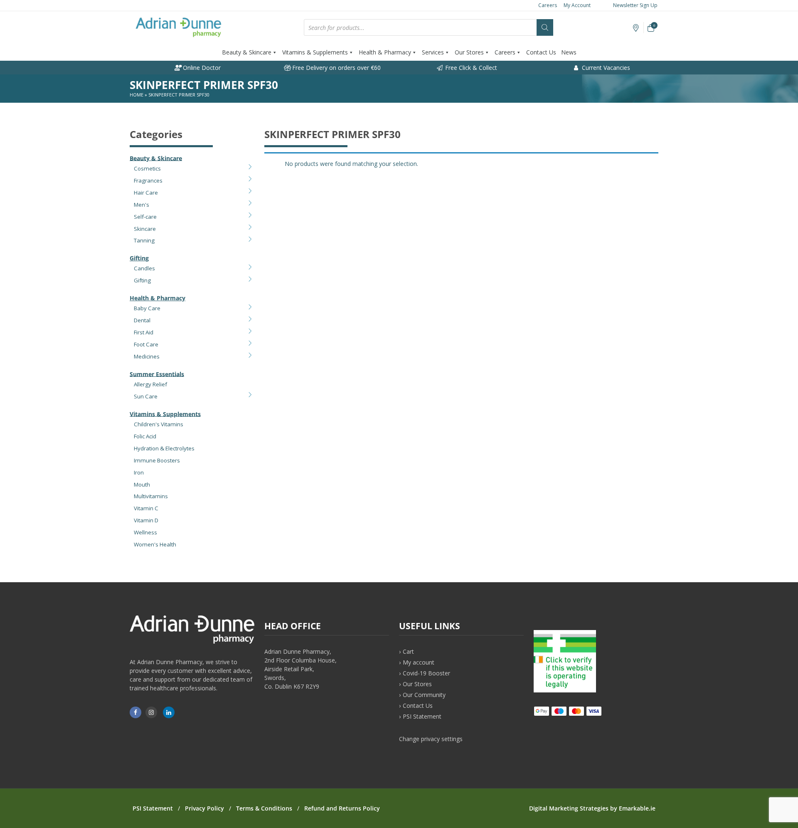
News (568, 52)
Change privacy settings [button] (431, 739)
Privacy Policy (204, 808)
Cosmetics (147, 168)
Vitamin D (146, 520)
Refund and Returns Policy (342, 808)
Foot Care (146, 344)
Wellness (145, 532)
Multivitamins (151, 496)
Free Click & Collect (470, 68)
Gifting (139, 258)
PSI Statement (422, 716)
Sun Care (146, 396)
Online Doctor (201, 68)
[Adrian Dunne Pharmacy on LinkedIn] (169, 712)
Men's (141, 204)
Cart (408, 651)
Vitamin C (146, 508)
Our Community (424, 695)
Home (136, 94)
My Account (577, 5)
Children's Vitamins (158, 424)
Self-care (145, 216)
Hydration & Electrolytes (164, 448)
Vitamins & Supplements (315, 52)
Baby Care (147, 308)
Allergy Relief (150, 384)
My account (418, 662)
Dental (142, 320)
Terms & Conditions (264, 808)
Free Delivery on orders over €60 (336, 68)
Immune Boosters (157, 460)
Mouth (142, 484)
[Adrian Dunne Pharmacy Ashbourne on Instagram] (151, 712)
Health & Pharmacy (385, 52)
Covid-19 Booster (426, 673)
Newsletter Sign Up (635, 5)
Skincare (145, 228)
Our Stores (469, 52)
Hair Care (146, 192)
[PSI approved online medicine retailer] (565, 690)
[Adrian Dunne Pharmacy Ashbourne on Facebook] (135, 712)
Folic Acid (145, 436)
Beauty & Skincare (246, 52)
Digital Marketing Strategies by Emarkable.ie (592, 808)
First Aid (143, 332)
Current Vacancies (605, 68)
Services (433, 52)
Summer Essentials (157, 374)
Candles (144, 268)
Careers (547, 5)
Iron (139, 472)
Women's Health (155, 544)
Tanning (144, 240)
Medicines (147, 356)
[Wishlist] (636, 28)
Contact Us (541, 52)
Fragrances (148, 180)
